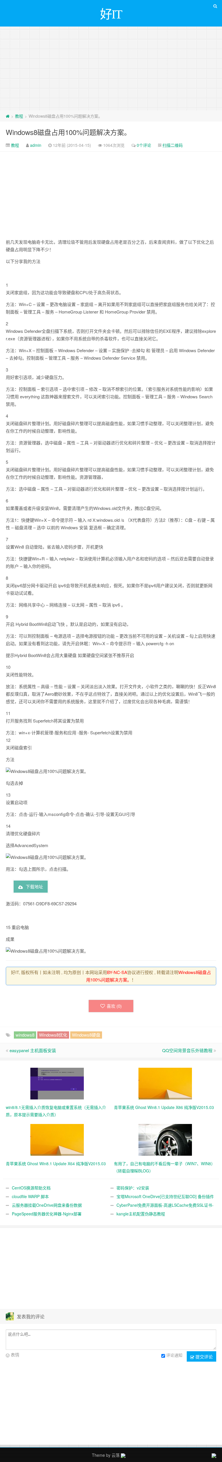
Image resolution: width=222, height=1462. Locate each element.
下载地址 (34, 886)
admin (35, 145)
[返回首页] (8, 116)
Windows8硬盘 (86, 1035)
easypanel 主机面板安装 (33, 1050)
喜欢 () (114, 1006)
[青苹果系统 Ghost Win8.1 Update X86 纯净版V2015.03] (165, 1083)
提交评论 (203, 1357)
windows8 (25, 1035)
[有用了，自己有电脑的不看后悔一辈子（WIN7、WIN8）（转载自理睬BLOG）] (165, 1139)
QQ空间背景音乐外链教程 (187, 1050)
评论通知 (174, 1355)
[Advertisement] (111, 67)
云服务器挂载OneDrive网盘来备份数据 (47, 1205)
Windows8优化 (53, 1035)
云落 (116, 1455)
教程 (19, 116)
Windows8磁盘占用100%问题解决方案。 (68, 132)
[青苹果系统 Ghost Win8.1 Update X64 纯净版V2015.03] (57, 1139)
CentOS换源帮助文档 (31, 1188)
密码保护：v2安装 (132, 1188)
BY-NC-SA (117, 972)
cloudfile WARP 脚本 (30, 1196)
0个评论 (144, 145)
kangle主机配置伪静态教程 (140, 1214)
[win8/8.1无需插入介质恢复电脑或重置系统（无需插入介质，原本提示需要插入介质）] (57, 1083)
